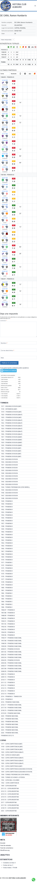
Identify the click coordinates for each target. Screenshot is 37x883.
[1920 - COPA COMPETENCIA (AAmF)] (18, 752)
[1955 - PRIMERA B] (18, 518)
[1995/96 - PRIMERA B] (18, 635)
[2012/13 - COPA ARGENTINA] (18, 791)
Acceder (2, 843)
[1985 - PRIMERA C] (18, 604)
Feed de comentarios (6, 848)
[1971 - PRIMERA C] (18, 562)
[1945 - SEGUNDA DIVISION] (18, 490)
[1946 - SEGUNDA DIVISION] (18, 492)
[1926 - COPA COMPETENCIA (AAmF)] (18, 763)
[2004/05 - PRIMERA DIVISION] (18, 660)
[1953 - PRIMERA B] (18, 512)
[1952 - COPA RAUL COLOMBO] (18, 780)
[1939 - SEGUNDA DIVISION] (18, 470)
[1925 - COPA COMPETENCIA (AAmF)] (18, 760)
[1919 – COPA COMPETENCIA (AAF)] (18, 749)
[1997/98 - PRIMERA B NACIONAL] (18, 640)
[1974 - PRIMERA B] (18, 571)
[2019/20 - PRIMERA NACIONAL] (18, 713)
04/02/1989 (5, 127)
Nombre (4, 343)
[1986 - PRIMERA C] (18, 607)
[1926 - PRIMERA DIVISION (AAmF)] (18, 434)
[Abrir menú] (35, 5)
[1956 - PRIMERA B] (18, 520)
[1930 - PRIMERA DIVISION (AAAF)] (18, 445)
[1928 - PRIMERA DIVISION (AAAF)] (18, 439)
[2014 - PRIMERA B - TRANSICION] (18, 696)
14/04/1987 (5, 288)
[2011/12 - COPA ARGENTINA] (18, 788)
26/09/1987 (5, 251)
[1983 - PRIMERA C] (18, 596)
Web (2, 358)
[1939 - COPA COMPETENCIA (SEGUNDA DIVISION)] (18, 771)
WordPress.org (4, 850)
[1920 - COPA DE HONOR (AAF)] (18, 755)
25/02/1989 (5, 107)
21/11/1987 (5, 224)
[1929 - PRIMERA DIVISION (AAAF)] (18, 442)
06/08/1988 (5, 153)
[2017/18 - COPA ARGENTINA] (18, 805)
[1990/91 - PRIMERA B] (18, 621)
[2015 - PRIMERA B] (18, 699)
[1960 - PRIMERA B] (18, 532)
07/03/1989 (5, 100)
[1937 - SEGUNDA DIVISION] (18, 465)
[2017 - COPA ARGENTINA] (18, 802)
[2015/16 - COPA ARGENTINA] (18, 799)
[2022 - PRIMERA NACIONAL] (18, 721)
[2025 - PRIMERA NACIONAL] (18, 730)
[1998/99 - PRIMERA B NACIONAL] (18, 643)
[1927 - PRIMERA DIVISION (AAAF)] (18, 437)
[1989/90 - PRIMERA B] (18, 618)
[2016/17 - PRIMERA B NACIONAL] (18, 705)
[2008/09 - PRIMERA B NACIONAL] (18, 671)
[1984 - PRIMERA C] (18, 601)
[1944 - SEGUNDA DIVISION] (18, 484)
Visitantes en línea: (9, 863)
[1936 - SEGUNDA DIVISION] (18, 462)
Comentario (3, 320)
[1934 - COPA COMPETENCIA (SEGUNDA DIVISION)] (18, 769)
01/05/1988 (5, 184)
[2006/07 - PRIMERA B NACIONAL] (18, 665)
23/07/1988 (5, 167)
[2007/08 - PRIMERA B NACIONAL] (18, 668)
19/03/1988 (5, 198)
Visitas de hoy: (7, 865)
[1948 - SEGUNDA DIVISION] (18, 498)
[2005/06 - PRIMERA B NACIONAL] (18, 663)
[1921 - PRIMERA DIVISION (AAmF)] (18, 420)
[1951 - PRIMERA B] (18, 506)
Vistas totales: (7, 867)
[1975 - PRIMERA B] (18, 573)
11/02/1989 (5, 120)
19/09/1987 (5, 258)
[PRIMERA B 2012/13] (18, 735)
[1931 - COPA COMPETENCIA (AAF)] (18, 766)
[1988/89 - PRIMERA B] (18, 615)
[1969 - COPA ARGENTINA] (18, 785)
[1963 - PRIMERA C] (18, 540)
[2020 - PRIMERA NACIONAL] (18, 716)
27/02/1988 (5, 211)
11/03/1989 (5, 93)
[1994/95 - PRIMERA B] (18, 632)
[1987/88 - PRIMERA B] (18, 612)
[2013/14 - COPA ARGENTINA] (18, 794)
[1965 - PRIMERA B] (18, 545)
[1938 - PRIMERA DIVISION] (18, 467)
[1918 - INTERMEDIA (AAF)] (18, 409)
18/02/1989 (5, 113)
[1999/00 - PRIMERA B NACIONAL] (18, 646)
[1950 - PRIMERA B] (18, 504)
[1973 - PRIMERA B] (18, 568)
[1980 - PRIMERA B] (18, 587)
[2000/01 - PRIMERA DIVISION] (18, 649)
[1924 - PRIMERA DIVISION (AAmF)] (18, 428)
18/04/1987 (5, 282)
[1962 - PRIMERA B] (18, 537)
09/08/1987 (5, 271)
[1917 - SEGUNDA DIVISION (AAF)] (18, 406)
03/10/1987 (5, 244)
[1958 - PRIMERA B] (18, 526)
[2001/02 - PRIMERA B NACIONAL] (18, 652)
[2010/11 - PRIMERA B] (18, 679)
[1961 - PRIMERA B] (18, 534)
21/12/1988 (5, 133)
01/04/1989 (5, 80)
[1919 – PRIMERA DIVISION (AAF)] (18, 412)
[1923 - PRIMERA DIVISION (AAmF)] (18, 426)
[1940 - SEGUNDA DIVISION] (18, 473)
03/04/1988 (5, 191)
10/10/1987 (5, 238)
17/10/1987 (5, 231)
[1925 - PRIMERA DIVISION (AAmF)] (18, 431)
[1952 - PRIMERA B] (18, 509)
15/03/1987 (5, 295)
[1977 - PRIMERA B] (18, 579)
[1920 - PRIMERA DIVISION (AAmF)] (18, 414)
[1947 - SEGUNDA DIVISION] (18, 495)
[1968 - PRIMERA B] (18, 554)
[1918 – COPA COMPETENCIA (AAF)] (18, 746)
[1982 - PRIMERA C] (18, 593)
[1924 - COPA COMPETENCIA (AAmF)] (18, 757)
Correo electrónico (7, 350)
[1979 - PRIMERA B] (18, 585)
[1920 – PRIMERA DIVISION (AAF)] (18, 417)
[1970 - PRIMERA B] (18, 559)
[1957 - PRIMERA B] (18, 523)
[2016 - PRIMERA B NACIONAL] (18, 702)
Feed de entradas (5, 845)
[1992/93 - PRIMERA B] (18, 626)
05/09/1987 (5, 264)
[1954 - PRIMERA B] (18, 515)
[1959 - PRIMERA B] (18, 529)
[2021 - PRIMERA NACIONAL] (18, 719)
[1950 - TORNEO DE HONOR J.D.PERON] (18, 777)
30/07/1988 (5, 160)
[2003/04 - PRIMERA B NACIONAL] (18, 657)
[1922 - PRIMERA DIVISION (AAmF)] (18, 423)
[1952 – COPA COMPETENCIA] (18, 783)
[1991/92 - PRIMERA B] (18, 624)
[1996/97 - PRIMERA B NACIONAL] (18, 638)
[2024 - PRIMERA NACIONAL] (18, 727)
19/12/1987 (5, 218)
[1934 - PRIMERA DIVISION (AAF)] (18, 456)
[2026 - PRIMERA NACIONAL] (18, 732)
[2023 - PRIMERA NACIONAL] (18, 724)
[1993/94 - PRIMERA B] (18, 629)
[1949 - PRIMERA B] (18, 501)
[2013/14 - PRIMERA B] (18, 693)
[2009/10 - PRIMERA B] (18, 674)
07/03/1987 (5, 302)
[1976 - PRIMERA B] (18, 576)
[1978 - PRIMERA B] (18, 582)
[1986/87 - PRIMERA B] (18, 610)
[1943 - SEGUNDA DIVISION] (18, 481)
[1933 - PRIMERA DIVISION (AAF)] (18, 453)
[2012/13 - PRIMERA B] (18, 685)
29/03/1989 (5, 87)
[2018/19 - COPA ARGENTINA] (18, 808)
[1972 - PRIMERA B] (18, 565)
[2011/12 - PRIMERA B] (18, 682)
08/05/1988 (5, 178)
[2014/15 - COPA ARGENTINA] (18, 797)
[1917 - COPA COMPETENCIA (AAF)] (18, 744)
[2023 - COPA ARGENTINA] (18, 811)
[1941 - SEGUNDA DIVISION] (18, 476)
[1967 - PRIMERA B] (18, 551)
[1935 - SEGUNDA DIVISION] (18, 459)
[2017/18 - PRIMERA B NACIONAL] (18, 707)
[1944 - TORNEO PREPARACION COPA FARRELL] (18, 487)
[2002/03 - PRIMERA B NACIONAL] (18, 654)
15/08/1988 (5, 147)
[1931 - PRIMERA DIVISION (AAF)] (18, 448)
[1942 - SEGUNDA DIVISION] (18, 479)
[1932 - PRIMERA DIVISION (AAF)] (18, 451)
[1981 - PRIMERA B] (18, 590)
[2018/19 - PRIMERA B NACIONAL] (18, 710)
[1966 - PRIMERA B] (18, 548)
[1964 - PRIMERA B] (18, 543)
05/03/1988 (5, 204)
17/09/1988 (5, 140)
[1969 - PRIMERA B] (18, 557)
